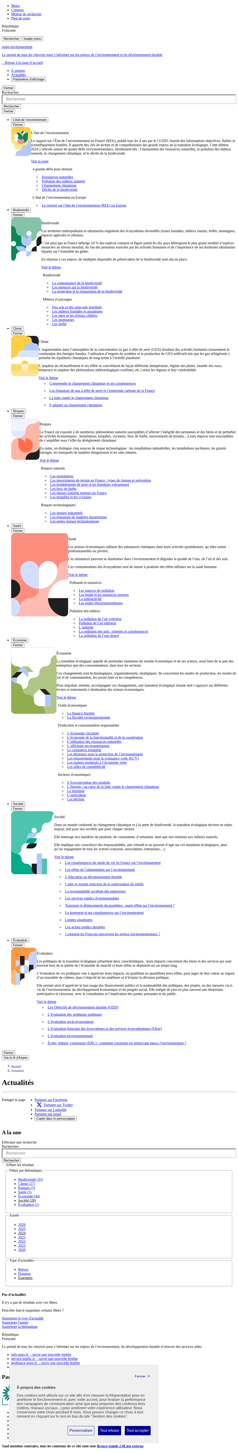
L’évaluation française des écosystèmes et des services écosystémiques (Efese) (105, 1029)
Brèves (23, 1269)
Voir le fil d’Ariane (15, 1057)
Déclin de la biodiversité (59, 190)
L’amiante (86, 627)
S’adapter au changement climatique (75, 405)
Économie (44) (29, 1196)
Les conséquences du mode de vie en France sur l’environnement (113, 863)
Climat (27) (26, 1184)
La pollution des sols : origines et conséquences (113, 631)
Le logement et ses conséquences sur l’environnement (104, 913)
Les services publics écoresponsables (92, 898)
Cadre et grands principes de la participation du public (104, 884)
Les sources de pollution (96, 590)
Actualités (18, 75)
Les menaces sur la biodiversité (75, 287)
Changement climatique (59, 185)
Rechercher (11, 38)
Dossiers (24, 1274)
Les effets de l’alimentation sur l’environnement (100, 870)
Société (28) (27, 1200)
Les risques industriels (66, 513)
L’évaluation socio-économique (71, 1022)
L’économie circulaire (83, 733)
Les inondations (61, 476)
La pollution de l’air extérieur (100, 619)
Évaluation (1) (28, 1205)
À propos (18, 71)
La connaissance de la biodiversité (77, 283)
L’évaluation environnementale (70, 1036)
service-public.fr (44, 1359)
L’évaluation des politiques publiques (75, 1014)
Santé (17, 526)
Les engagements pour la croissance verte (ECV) (103, 758)
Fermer (8, 88)
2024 (22, 1233)
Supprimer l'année (15, 1322)
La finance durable (81, 713)
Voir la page (40, 161)
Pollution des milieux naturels (63, 181)
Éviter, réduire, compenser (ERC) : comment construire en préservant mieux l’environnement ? (117, 1043)
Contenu (17, 10)
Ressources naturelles (57, 177)
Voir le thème (51, 267)
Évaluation (20, 940)
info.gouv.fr (41, 1354)
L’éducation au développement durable (93, 877)
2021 (22, 1245)
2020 (22, 1250)
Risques (18, 411)
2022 (22, 1241)
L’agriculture (76, 795)
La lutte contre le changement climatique (79, 398)
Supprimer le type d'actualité (22, 1318)
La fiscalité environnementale (88, 717)
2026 (22, 1225)
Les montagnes (63, 320)
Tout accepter (137, 1431)
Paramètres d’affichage (28, 79)
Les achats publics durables (85, 927)
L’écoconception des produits (88, 782)
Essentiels (25, 1278)
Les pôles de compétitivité (86, 767)
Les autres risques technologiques (74, 521)
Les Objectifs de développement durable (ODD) (83, 1007)
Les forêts (59, 324)
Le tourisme (76, 791)
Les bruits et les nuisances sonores (104, 595)
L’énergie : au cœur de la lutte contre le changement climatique (113, 787)
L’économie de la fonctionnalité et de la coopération (105, 737)
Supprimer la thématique (20, 1327)
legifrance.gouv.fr (45, 1363)
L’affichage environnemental (88, 746)
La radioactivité (90, 599)
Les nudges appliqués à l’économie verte (97, 762)
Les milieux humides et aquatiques (77, 311)
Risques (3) (26, 1188)
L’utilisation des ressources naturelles (94, 742)
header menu (32, 38)
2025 (22, 1229)
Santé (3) (24, 1192)
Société (18, 804)
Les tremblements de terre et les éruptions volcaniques (89, 484)
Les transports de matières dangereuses (78, 517)
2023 (22, 1237)
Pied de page (20, 18)
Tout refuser (109, 1431)
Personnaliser (81, 1431)
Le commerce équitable (84, 750)
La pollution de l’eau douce (99, 636)
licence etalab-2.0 (120, 1446)
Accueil (16, 1066)
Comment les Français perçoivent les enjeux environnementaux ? (112, 934)
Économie (19, 640)
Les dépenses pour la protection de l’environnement (105, 754)
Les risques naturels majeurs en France (78, 493)
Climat (17, 328)
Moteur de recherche (26, 14)
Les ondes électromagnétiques (101, 603)
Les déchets (75, 799)
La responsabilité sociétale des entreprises (95, 891)
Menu (15, 6)
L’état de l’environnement (29, 120)
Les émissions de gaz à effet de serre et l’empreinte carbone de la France (102, 391)
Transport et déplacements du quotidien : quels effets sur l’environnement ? (120, 905)
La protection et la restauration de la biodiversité (87, 291)
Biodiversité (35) (30, 1179)
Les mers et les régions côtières (74, 316)
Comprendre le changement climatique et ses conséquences (92, 383)
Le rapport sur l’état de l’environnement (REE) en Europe (84, 205)
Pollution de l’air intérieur (97, 623)
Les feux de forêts (63, 489)
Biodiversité (21, 210)
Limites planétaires (79, 920)
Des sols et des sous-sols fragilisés (77, 307)
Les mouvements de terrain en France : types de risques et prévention (100, 480)
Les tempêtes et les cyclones (70, 497)
